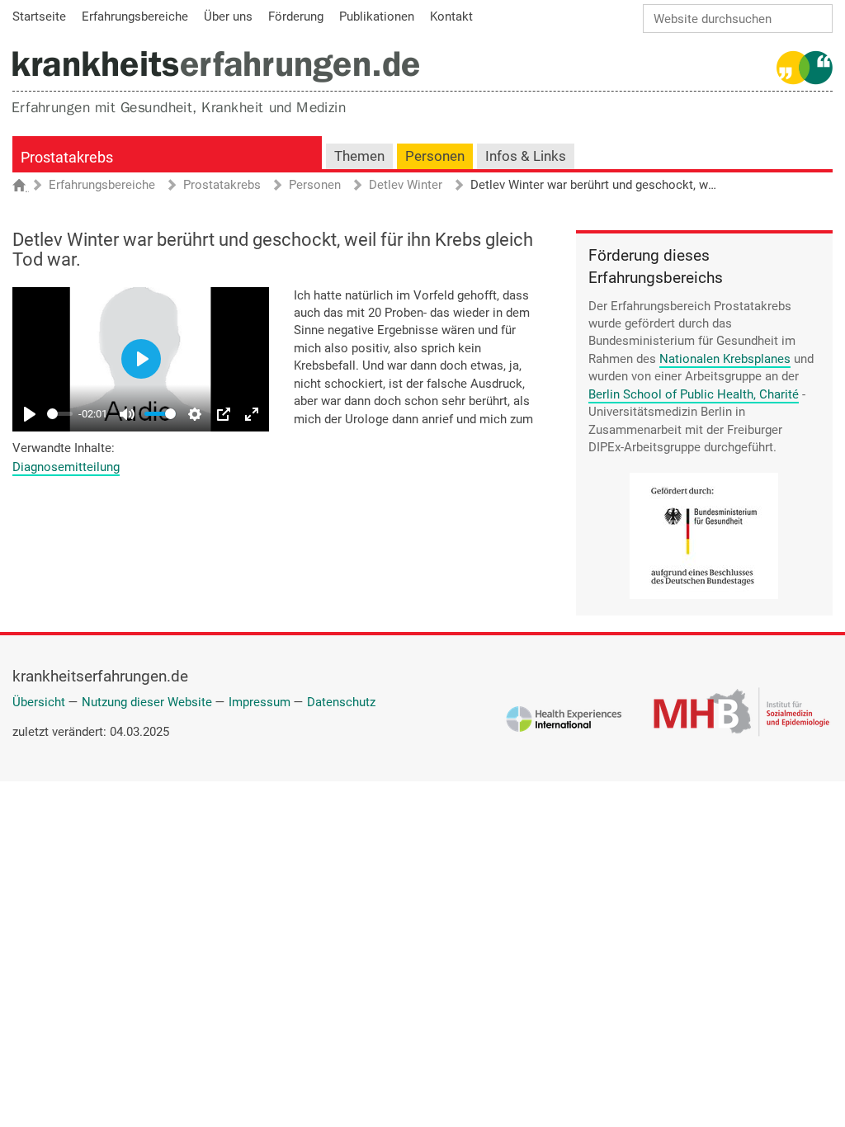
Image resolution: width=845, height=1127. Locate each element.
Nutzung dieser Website (147, 702)
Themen (359, 156)
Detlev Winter (405, 185)
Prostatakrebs (67, 157)
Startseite (27, 186)
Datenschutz (341, 702)
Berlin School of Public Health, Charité (693, 394)
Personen (435, 156)
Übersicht (38, 702)
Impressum (259, 702)
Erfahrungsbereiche (102, 185)
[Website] (215, 66)
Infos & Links (525, 156)
